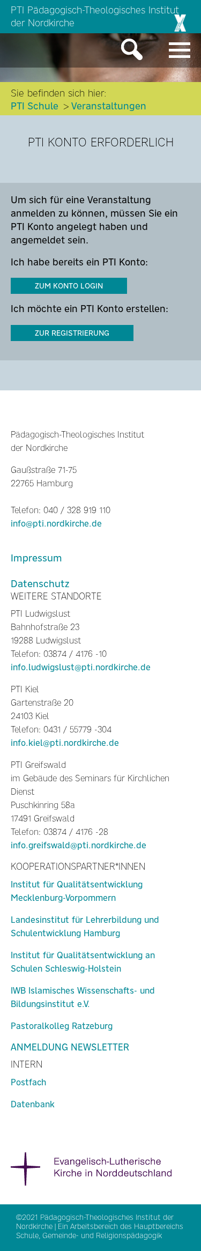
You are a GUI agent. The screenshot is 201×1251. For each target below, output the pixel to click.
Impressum (36, 558)
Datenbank (33, 1104)
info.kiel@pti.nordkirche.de (65, 743)
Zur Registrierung (72, 333)
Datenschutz (40, 583)
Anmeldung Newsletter (70, 1047)
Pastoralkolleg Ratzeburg (62, 1026)
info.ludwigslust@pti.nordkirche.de (81, 667)
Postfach (28, 1082)
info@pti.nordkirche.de (56, 523)
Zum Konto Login (69, 286)
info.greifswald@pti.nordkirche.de (78, 845)
